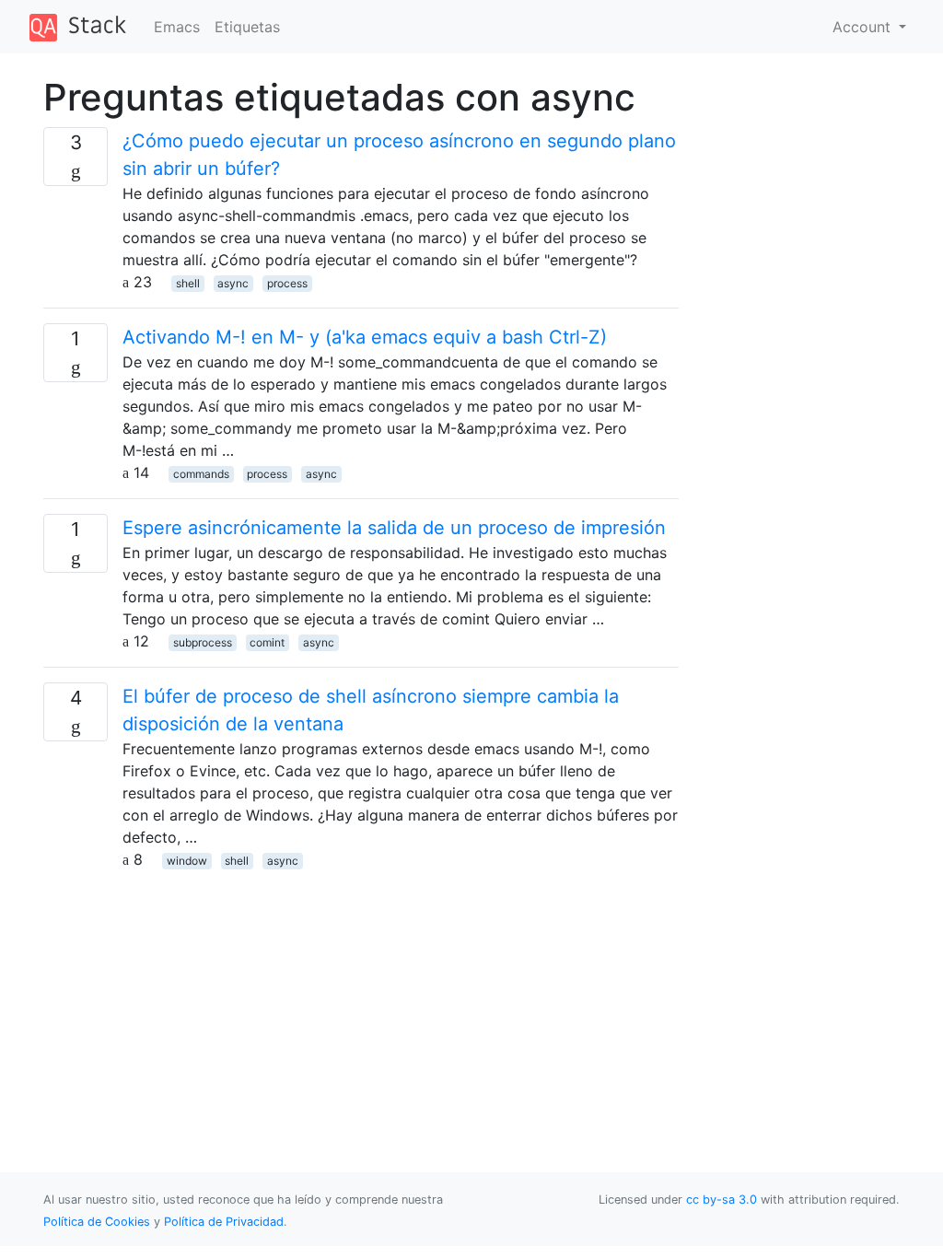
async (233, 283)
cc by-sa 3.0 (721, 1199)
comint (267, 642)
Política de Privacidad (224, 1222)
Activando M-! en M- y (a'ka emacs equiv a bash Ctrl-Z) (364, 337)
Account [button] (863, 26)
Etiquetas (247, 26)
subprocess (202, 642)
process (287, 283)
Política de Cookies (98, 1222)
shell (188, 283)
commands (201, 474)
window (187, 861)
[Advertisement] (361, 999)
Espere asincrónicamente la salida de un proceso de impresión (394, 528)
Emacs (177, 26)
